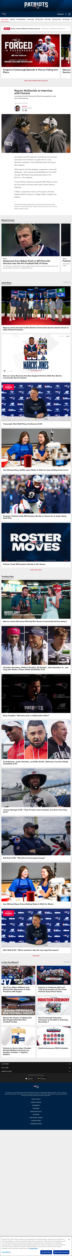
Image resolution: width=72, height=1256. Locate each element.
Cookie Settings (36, 1120)
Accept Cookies (46, 1252)
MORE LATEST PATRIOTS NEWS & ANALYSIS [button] (36, 80)
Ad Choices (36, 1114)
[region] (36, 1246)
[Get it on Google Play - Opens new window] (42, 1079)
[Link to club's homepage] (4, 13)
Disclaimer (36, 1108)
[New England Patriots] (36, 1087)
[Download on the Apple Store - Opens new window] (29, 1078)
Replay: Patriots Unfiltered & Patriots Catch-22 (25, 28)
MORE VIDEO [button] (36, 955)
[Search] (66, 14)
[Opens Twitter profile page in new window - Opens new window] (23, 110)
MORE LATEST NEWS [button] (36, 569)
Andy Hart (24, 106)
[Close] (69, 1239)
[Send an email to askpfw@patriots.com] (26, 110)
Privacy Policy (36, 1099)
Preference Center (36, 1123)
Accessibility (36, 1105)
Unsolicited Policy (36, 1111)
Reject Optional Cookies (61, 1252)
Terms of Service (36, 1102)
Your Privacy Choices (36, 1117)
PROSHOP (60, 14)
